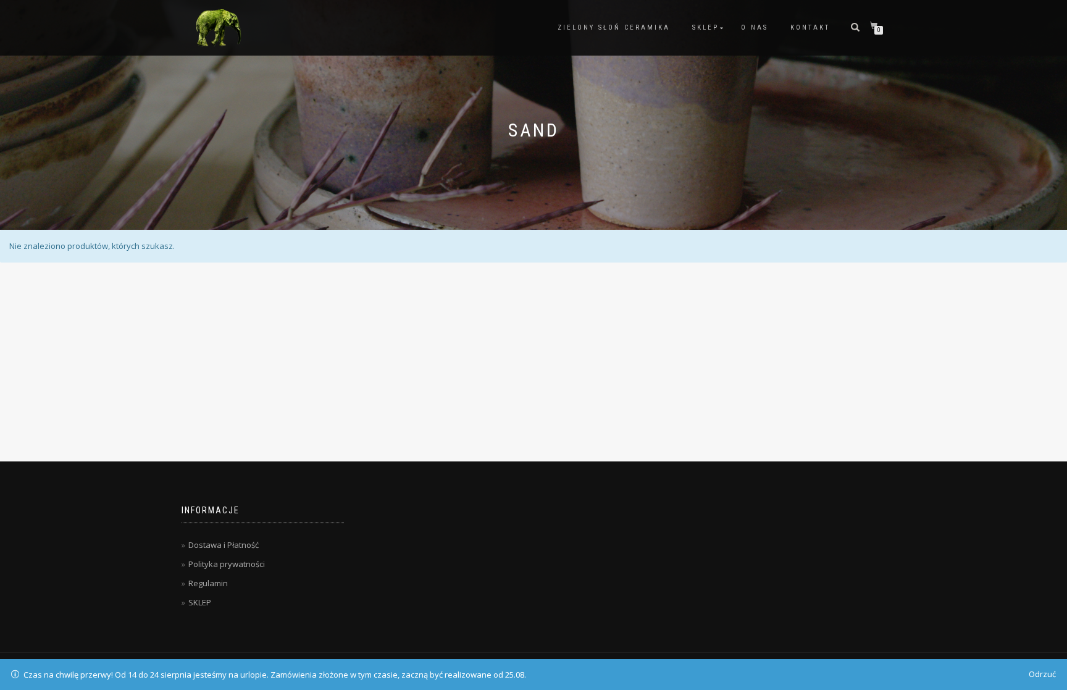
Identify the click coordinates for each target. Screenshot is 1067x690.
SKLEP (705, 27)
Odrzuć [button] (1042, 673)
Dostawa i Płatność (223, 544)
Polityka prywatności (226, 564)
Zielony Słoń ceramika (614, 27)
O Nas (754, 27)
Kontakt (810, 27)
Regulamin (208, 583)
